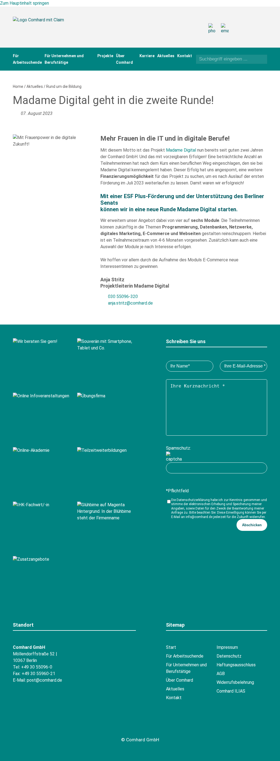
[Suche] (261, 59)
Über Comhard (179, 680)
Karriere (146, 56)
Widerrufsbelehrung (235, 682)
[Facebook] (241, 23)
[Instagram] (241, 33)
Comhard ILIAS (231, 691)
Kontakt (184, 56)
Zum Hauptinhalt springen (24, 3)
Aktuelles (165, 56)
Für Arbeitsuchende (184, 656)
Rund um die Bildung (63, 86)
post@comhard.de (44, 680)
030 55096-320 (123, 296)
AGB (221, 673)
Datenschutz (229, 656)
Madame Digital (181, 150)
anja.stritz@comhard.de (130, 303)
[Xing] (251, 23)
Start (171, 647)
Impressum (227, 647)
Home (18, 86)
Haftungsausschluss (236, 664)
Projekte (105, 56)
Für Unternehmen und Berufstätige (186, 668)
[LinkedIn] (251, 33)
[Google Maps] (49, 727)
